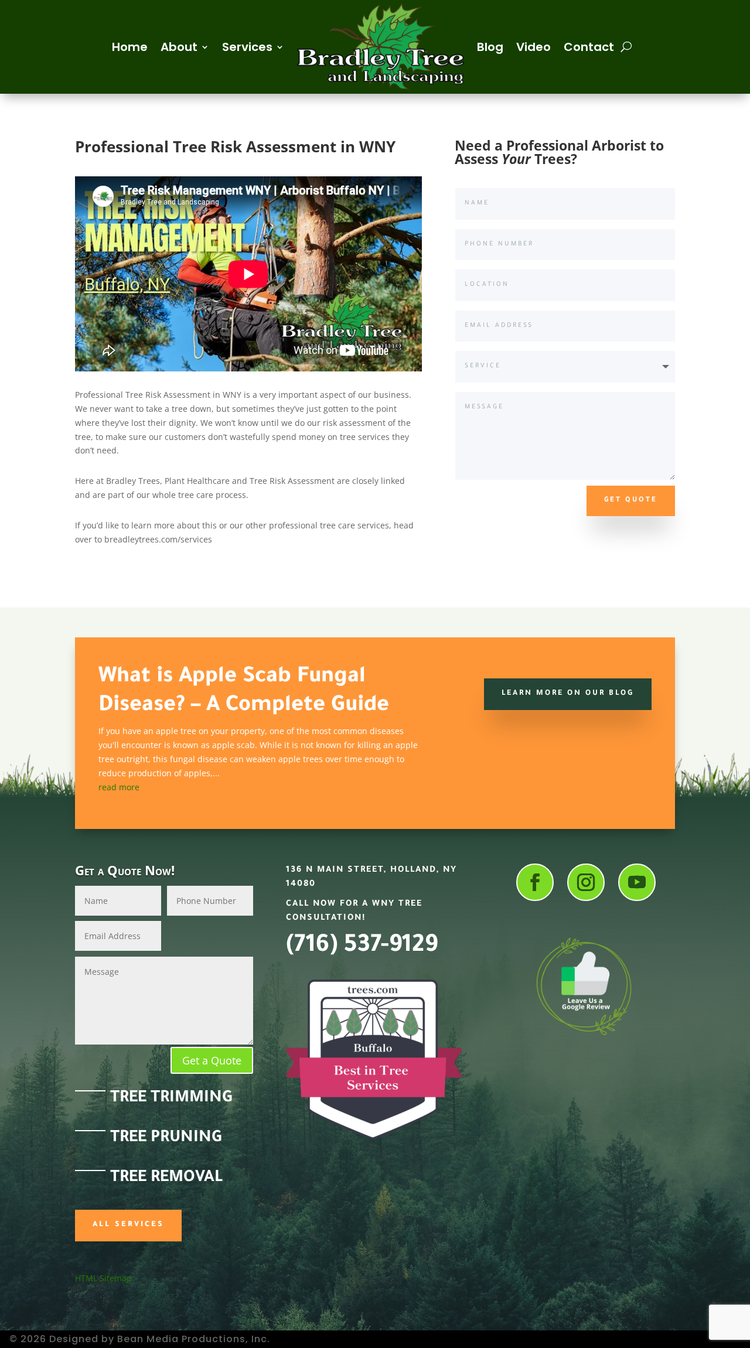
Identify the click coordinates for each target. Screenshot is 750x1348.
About (179, 47)
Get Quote (630, 500)
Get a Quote (211, 1060)
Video (533, 47)
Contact (589, 47)
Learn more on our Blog (568, 694)
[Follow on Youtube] (637, 882)
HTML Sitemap (103, 1278)
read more (118, 787)
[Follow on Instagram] (586, 882)
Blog (490, 47)
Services (247, 47)
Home (130, 47)
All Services (128, 1225)
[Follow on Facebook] (535, 882)
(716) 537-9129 (362, 947)
